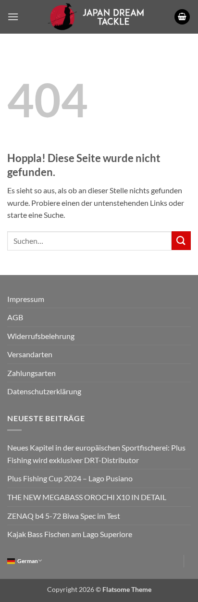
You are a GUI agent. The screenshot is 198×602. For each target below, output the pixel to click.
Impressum (25, 298)
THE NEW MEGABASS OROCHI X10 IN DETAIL (86, 497)
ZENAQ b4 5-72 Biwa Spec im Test (63, 515)
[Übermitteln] (181, 240)
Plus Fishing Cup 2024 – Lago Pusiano (70, 478)
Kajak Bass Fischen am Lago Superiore (69, 534)
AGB (15, 317)
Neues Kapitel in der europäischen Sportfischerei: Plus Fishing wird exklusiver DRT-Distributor (96, 453)
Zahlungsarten (31, 372)
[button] (13, 16)
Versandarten (29, 354)
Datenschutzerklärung (44, 391)
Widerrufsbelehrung (40, 335)
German (27, 560)
